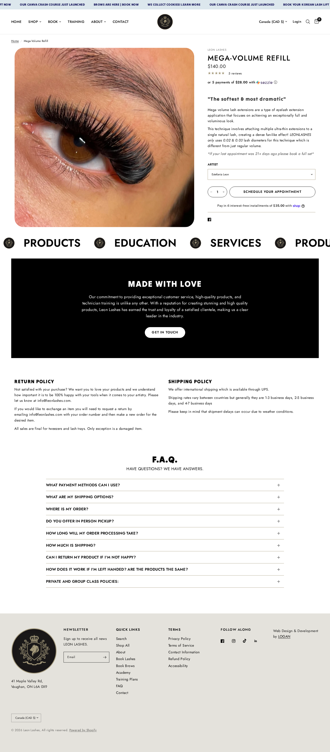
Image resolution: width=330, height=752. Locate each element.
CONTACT (121, 21)
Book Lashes (125, 658)
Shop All (123, 645)
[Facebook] (226, 641)
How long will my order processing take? (92, 533)
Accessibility (178, 665)
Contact (122, 692)
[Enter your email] (104, 657)
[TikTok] (248, 641)
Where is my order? (67, 509)
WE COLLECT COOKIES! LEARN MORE (154, 4)
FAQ (119, 686)
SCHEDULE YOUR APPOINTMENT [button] (272, 191)
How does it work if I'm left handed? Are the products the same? (117, 569)
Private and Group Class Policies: (82, 581)
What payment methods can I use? (83, 485)
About (120, 652)
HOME (16, 21)
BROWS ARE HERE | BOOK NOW (96, 4)
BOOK (53, 21)
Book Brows (125, 665)
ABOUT (97, 21)
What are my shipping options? (80, 497)
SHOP (33, 21)
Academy (123, 672)
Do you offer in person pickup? (80, 521)
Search (121, 638)
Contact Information (184, 652)
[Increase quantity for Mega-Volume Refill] (223, 192)
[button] (261, 82)
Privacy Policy (179, 638)
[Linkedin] (259, 641)
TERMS (174, 629)
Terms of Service (181, 645)
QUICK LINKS (128, 629)
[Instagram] (237, 641)
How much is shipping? (70, 545)
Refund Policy (179, 658)
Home (15, 41)
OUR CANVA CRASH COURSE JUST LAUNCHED (32, 4)
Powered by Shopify (83, 730)
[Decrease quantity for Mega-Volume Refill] (211, 192)
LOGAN (284, 636)
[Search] (308, 21)
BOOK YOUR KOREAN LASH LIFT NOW (290, 4)
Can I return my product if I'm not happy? (91, 557)
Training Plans (127, 679)
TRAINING (76, 21)
